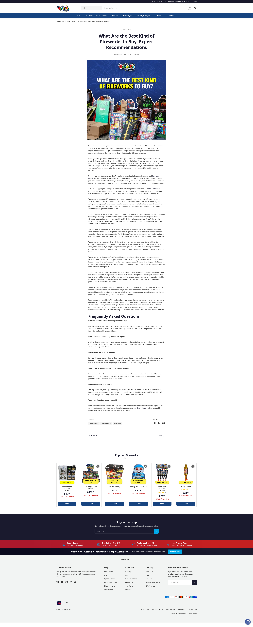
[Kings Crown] (185, 473)
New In (106, 575)
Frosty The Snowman (138, 487)
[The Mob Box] (67, 473)
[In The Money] (114, 473)
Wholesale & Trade (153, 582)
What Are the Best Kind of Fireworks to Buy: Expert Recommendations (90, 21)
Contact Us (129, 582)
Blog (147, 575)
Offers (171, 16)
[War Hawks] (162, 473)
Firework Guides (66, 21)
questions (117, 423)
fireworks (110, 146)
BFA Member (150, 586)
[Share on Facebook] (159, 423)
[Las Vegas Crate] (90, 473)
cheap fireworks (154, 189)
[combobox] (128, 8)
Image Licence (193, 613)
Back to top (125, 560)
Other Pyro (127, 16)
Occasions (160, 16)
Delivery (128, 572)
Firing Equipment (110, 582)
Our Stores (129, 586)
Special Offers (109, 579)
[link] (162, 436)
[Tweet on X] (155, 423)
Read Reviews (175, 552)
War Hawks (162, 487)
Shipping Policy (193, 609)
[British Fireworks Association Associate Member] (58, 602)
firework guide (106, 423)
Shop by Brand (109, 586)
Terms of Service (170, 609)
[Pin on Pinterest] (163, 423)
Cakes (79, 16)
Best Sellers (108, 572)
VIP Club (149, 579)
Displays (115, 16)
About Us (149, 572)
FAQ (126, 575)
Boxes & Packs (101, 16)
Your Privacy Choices (157, 609)
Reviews (128, 589)
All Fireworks (109, 589)
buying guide (94, 423)
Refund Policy (181, 609)
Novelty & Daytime (144, 16)
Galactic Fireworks (65, 609)
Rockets (89, 16)
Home (58, 21)
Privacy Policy (145, 609)
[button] (248, 622)
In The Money (114, 487)
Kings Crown (186, 487)
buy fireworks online (141, 408)
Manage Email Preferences (178, 613)
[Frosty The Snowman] (138, 473)
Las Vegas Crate (91, 487)
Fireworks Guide (131, 579)
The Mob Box (67, 487)
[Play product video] (74, 466)
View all (126, 458)
